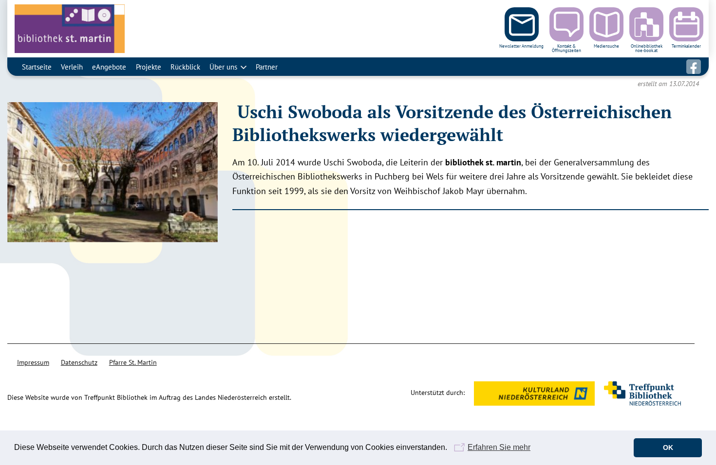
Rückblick (185, 67)
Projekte (148, 67)
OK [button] (668, 447)
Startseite (37, 67)
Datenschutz (79, 362)
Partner (267, 67)
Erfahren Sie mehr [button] (499, 447)
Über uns (223, 67)
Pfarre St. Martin (133, 362)
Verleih (72, 67)
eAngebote (109, 67)
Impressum (33, 362)
